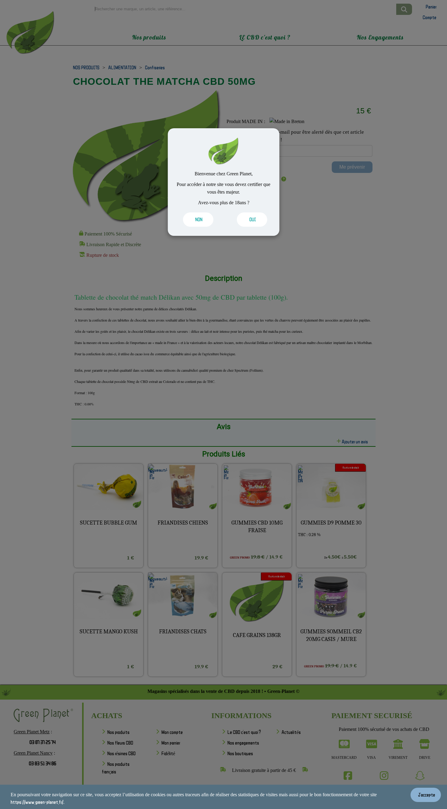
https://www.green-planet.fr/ (37, 802)
